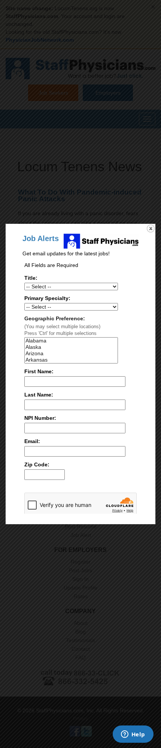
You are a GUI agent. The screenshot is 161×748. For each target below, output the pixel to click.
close (150, 228)
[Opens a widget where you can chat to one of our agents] (133, 734)
